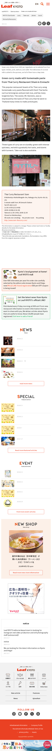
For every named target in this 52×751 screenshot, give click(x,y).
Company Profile (36, 725)
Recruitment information (21, 729)
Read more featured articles (26, 450)
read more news (26, 383)
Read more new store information (26, 572)
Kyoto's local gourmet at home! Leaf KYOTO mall (32, 273)
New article (15, 693)
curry (19, 15)
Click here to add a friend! (22, 316)
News (16, 698)
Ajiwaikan (36, 698)
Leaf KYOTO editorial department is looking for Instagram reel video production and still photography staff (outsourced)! (26, 632)
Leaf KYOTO (5, 11)
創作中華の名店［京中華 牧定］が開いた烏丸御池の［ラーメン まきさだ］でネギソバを (26, 559)
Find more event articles (26, 512)
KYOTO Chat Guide (9, 15)
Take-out (26, 15)
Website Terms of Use (36, 729)
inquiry (34, 732)
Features (36, 693)
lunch (40, 15)
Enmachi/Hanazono (9, 19)
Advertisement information (18, 725)
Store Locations (15, 11)
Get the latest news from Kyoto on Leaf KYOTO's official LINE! (32, 299)
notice (6, 641)
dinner (34, 15)
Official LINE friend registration (19, 285)
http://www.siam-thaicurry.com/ (15, 220)
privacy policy (23, 732)
